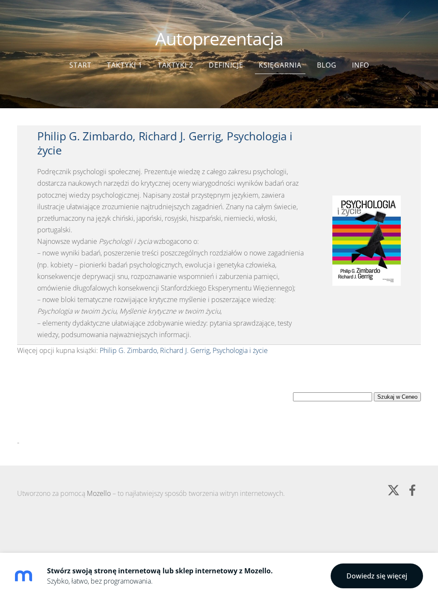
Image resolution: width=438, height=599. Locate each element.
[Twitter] (393, 490)
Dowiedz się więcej (376, 576)
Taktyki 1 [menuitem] (124, 65)
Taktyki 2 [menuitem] (175, 65)
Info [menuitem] (360, 65)
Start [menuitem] (80, 65)
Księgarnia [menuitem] (280, 65)
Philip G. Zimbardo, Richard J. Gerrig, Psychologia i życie (165, 143)
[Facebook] (412, 490)
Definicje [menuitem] (226, 65)
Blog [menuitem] (327, 65)
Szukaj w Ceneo (397, 397)
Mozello (99, 493)
